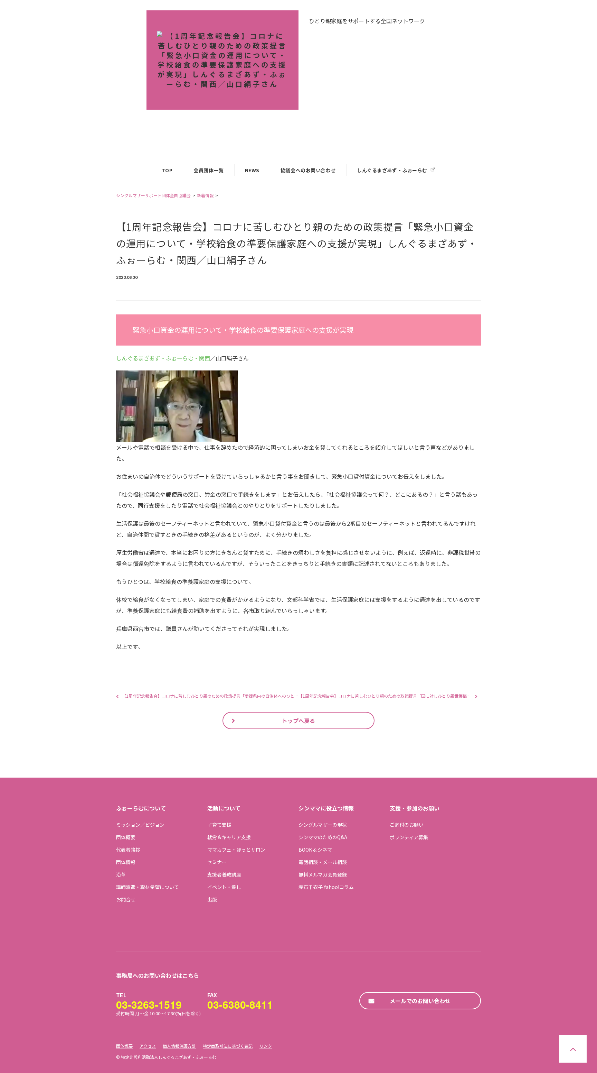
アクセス (148, 1046)
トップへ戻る (298, 720)
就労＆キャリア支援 (229, 837)
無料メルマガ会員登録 (322, 874)
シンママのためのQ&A (322, 837)
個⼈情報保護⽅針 (179, 1046)
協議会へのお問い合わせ (308, 170)
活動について (223, 808)
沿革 (121, 874)
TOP (167, 170)
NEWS (252, 170)
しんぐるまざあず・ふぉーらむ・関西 (163, 358)
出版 (212, 899)
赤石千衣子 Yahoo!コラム (326, 886)
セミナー (217, 862)
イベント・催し (224, 886)
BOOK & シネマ (315, 849)
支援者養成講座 (224, 874)
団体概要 (125, 837)
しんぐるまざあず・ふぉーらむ (392, 170)
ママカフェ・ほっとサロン (236, 849)
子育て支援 (219, 824)
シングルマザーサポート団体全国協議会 (153, 195)
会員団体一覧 (208, 170)
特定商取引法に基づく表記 (228, 1046)
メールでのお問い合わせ (420, 1001)
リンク (265, 1046)
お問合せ (125, 899)
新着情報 (205, 195)
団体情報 (125, 862)
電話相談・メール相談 (322, 862)
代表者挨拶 (128, 849)
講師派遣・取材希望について (147, 886)
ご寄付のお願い (407, 824)
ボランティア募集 (409, 837)
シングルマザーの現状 (322, 824)
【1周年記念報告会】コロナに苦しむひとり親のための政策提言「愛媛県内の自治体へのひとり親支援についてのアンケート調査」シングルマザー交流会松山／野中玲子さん (283, 696)
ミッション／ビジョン (140, 824)
